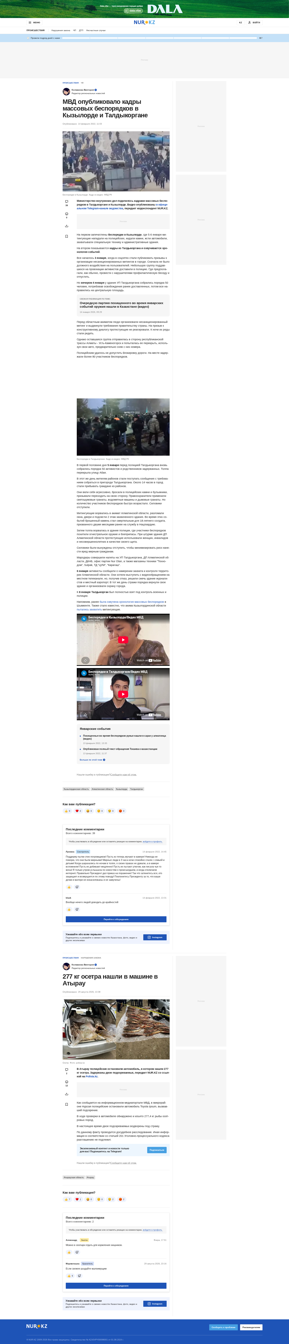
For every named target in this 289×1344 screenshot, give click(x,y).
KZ (240, 22)
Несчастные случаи (96, 30)
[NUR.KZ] (144, 22)
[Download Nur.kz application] (144, 9)
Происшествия (35, 30)
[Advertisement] (144, 60)
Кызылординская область (76, 789)
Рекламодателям (251, 1327)
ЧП (74, 30)
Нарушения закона (60, 30)
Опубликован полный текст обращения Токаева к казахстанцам (120, 749)
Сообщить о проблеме (223, 1327)
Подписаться (157, 1150)
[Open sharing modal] (67, 226)
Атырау (90, 1177)
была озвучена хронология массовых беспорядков (132, 601)
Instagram (157, 937)
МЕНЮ (36, 22)
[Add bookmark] (66, 236)
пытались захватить (89, 609)
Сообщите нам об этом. (123, 774)
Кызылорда (121, 789)
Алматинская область (102, 789)
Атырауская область (74, 1177)
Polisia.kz (91, 1076)
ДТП (81, 30)
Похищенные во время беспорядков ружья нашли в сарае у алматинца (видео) (124, 737)
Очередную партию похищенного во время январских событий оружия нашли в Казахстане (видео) (121, 304)
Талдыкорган (136, 789)
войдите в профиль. (153, 841)
